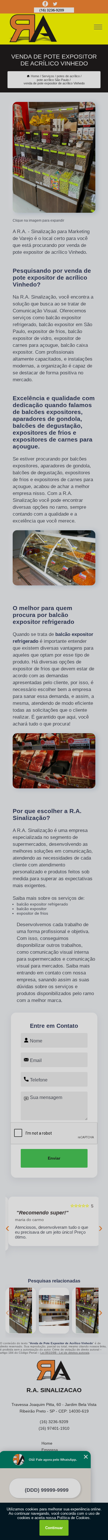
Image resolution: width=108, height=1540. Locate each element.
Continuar (54, 1528)
